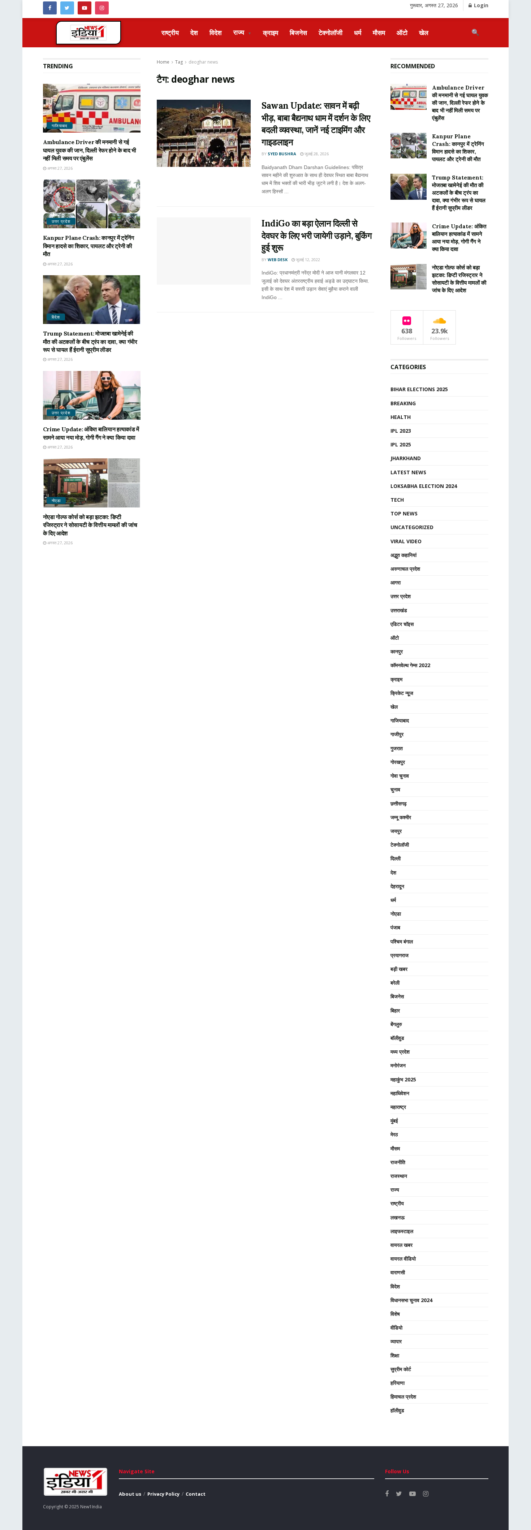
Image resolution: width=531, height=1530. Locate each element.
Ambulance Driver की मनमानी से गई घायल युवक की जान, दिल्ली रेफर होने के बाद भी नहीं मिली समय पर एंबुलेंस (89, 150)
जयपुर (396, 830)
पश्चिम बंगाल (401, 941)
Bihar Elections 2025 (419, 389)
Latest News (408, 472)
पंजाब (395, 927)
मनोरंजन (398, 1065)
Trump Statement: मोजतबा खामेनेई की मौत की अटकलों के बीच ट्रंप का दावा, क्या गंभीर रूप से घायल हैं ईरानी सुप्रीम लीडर (90, 341)
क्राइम (270, 32)
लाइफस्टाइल (401, 1231)
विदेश (216, 32)
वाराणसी (397, 1272)
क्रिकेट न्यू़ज (401, 693)
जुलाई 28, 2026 (316, 153)
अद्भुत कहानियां (403, 555)
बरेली (395, 982)
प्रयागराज (399, 955)
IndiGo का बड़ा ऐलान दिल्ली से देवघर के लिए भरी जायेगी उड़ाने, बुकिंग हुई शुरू (317, 235)
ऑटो (402, 32)
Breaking (403, 403)
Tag (179, 62)
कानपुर (396, 651)
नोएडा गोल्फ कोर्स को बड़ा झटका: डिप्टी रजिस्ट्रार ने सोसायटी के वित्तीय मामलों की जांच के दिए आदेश (90, 525)
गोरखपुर (397, 761)
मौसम (379, 32)
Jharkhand (405, 458)
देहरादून (397, 886)
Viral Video (406, 541)
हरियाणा (397, 1382)
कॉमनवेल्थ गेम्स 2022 (410, 665)
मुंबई (394, 1120)
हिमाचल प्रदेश (403, 1396)
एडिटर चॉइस (402, 624)
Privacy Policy (163, 1494)
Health (400, 417)
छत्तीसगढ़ (398, 803)
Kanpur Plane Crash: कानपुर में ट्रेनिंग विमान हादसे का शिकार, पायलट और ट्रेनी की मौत (88, 246)
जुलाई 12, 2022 (307, 259)
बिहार (395, 1010)
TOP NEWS (404, 513)
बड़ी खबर (398, 968)
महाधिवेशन (399, 1093)
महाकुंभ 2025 (403, 1079)
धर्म (357, 32)
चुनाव (395, 789)
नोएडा (56, 500)
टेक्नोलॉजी (330, 32)
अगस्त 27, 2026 (59, 168)
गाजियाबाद (60, 125)
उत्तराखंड (398, 610)
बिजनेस (298, 32)
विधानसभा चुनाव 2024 (411, 1300)
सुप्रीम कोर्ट (400, 1369)
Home (163, 62)
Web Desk (278, 259)
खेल (423, 32)
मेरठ (394, 1134)
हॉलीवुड (397, 1410)
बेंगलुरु (396, 1024)
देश (194, 32)
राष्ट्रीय (170, 32)
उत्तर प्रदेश (61, 221)
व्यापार (396, 1341)
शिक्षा (394, 1355)
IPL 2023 (400, 430)
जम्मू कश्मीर (400, 817)
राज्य (242, 32)
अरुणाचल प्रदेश (405, 568)
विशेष (395, 1313)
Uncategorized (411, 527)
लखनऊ (397, 1217)
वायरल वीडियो (403, 1258)
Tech (397, 499)
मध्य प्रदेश (400, 1051)
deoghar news (203, 62)
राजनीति (397, 1162)
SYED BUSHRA (282, 153)
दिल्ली (395, 858)
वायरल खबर (401, 1244)
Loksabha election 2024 (423, 486)
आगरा (395, 582)
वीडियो (396, 1327)
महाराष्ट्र (398, 1106)
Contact (196, 1494)
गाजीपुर (396, 734)
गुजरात (396, 748)
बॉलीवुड (397, 1037)
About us (130, 1494)
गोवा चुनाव (399, 775)
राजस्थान (398, 1175)
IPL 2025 (400, 444)
